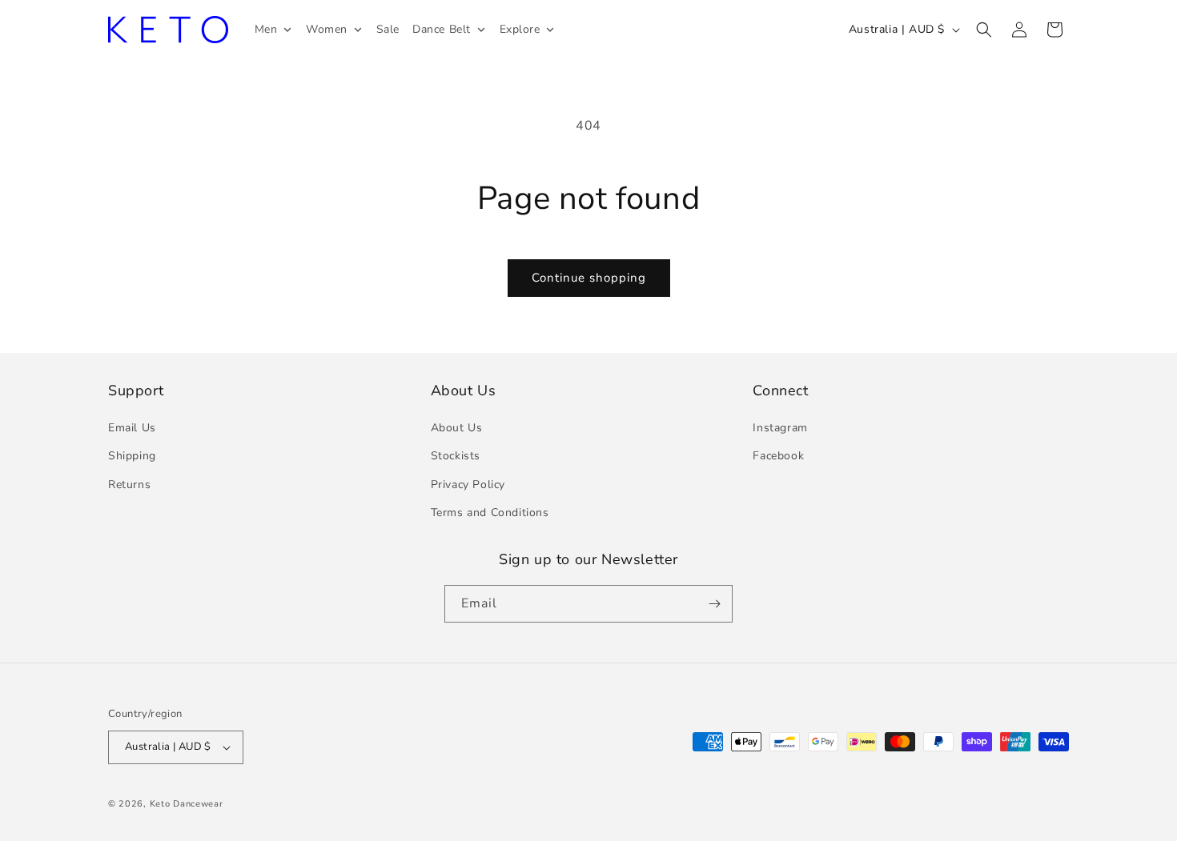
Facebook (778, 455)
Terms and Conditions (490, 512)
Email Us (132, 427)
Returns (129, 484)
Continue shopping (589, 278)
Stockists (455, 455)
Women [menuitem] (326, 29)
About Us (457, 427)
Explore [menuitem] (520, 29)
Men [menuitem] (266, 29)
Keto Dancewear (186, 804)
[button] (984, 29)
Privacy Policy (468, 484)
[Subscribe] (714, 604)
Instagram (780, 427)
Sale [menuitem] (388, 29)
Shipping (132, 455)
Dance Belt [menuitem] (441, 29)
